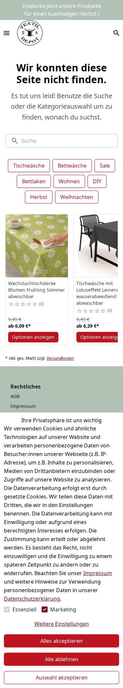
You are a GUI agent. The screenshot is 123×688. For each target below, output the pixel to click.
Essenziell (24, 609)
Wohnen (69, 181)
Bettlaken (34, 181)
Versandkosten (60, 358)
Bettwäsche (72, 165)
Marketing (63, 609)
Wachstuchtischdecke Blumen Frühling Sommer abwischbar (36, 289)
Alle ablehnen (61, 659)
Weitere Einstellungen (61, 623)
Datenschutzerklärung (32, 598)
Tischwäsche (29, 165)
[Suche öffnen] (116, 33)
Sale (105, 165)
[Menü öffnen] (6, 33)
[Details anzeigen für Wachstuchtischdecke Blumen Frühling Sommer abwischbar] (37, 245)
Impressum (97, 573)
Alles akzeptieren (61, 640)
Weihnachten (76, 197)
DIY (97, 181)
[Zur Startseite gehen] (30, 33)
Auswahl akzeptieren (62, 677)
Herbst (38, 197)
